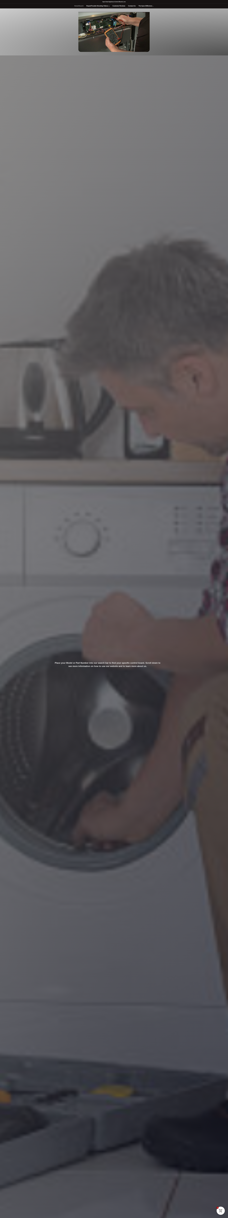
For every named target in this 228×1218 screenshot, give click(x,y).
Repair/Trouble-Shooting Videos (97, 6)
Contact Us (132, 6)
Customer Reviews (118, 6)
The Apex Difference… (146, 6)
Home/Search (79, 6)
